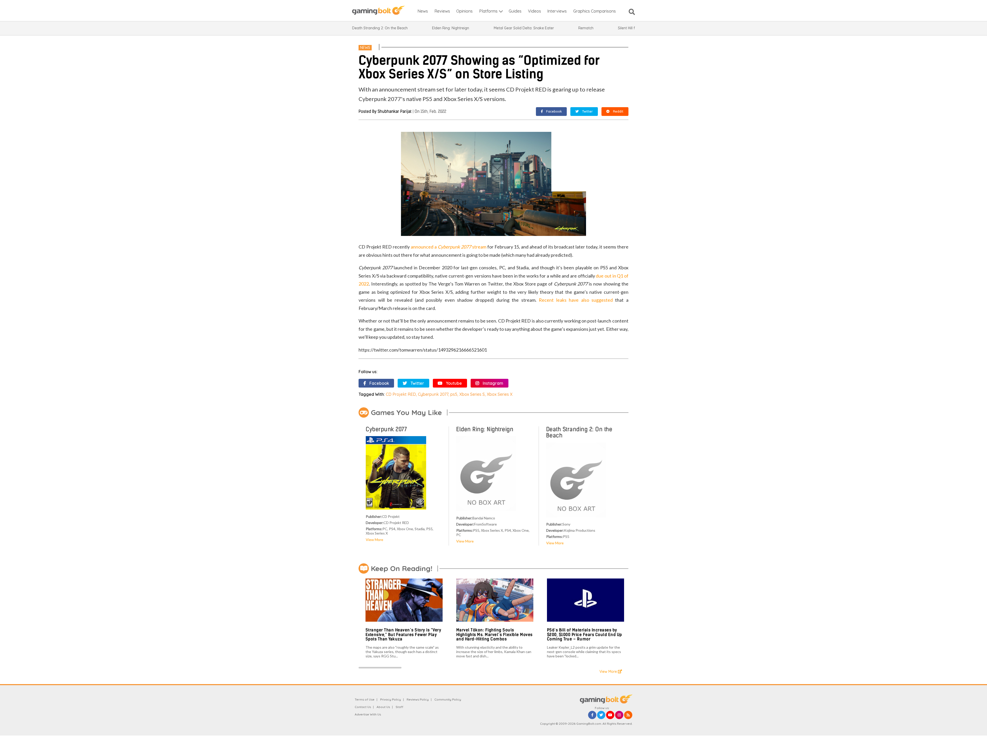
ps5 (453, 394)
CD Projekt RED (401, 394)
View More (374, 539)
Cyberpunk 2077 (433, 394)
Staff (399, 707)
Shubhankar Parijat (395, 111)
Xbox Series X (500, 394)
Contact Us (363, 707)
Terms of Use (364, 699)
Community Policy (447, 699)
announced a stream (448, 247)
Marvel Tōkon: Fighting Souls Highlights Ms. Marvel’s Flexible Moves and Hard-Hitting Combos (494, 634)
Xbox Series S (472, 394)
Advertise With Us (368, 714)
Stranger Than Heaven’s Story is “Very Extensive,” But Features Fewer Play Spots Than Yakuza (403, 634)
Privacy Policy (390, 699)
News (365, 47)
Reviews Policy (418, 699)
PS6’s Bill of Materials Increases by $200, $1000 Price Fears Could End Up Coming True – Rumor (584, 634)
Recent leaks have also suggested (576, 300)
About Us (383, 707)
